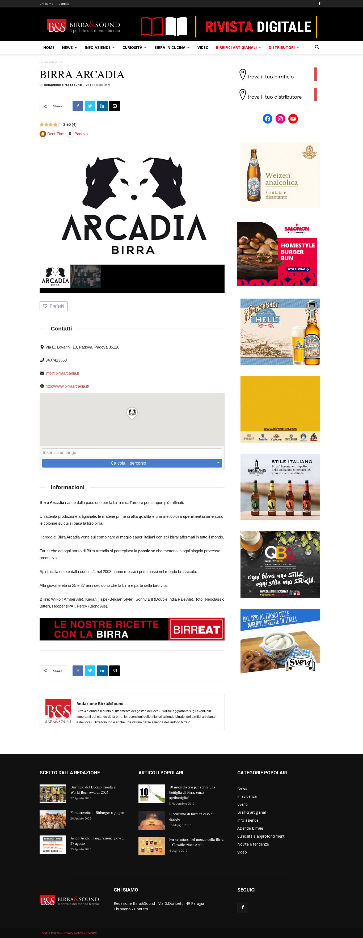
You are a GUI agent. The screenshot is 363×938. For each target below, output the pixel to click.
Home (48, 47)
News (67, 47)
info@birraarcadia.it (62, 373)
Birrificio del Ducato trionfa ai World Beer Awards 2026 (93, 789)
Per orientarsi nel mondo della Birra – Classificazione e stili (196, 842)
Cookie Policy (50, 933)
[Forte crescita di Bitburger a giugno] (53, 819)
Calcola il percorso (128, 463)
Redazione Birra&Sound (63, 85)
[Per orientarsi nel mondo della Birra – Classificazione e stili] (151, 846)
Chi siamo (46, 4)
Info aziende (98, 47)
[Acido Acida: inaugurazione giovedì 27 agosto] (53, 844)
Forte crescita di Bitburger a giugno (97, 812)
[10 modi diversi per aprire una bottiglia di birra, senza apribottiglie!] (151, 793)
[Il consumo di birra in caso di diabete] (151, 820)
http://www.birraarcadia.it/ (67, 386)
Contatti (64, 4)
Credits (91, 933)
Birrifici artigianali (236, 47)
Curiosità (132, 47)
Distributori (282, 47)
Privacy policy (72, 933)
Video (203, 47)
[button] (317, 47)
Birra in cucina (169, 47)
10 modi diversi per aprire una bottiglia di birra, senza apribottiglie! (192, 792)
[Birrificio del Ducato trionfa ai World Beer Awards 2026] (53, 793)
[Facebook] (319, 3)
